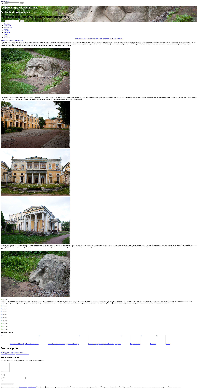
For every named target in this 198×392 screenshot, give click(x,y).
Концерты (7, 32)
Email (3, 378)
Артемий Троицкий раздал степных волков (15, 354)
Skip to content (5, 1)
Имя (2, 375)
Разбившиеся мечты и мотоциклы (12, 352)
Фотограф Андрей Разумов (27, 387)
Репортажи (7, 25)
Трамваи (6, 31)
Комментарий (5, 372)
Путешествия (8, 27)
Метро (6, 29)
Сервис (6, 34)
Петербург (7, 24)
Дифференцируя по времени (19, 7)
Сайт (2, 381)
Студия (6, 36)
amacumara (19, 40)
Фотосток (7, 37)
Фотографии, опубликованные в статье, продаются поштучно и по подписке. (99, 39)
